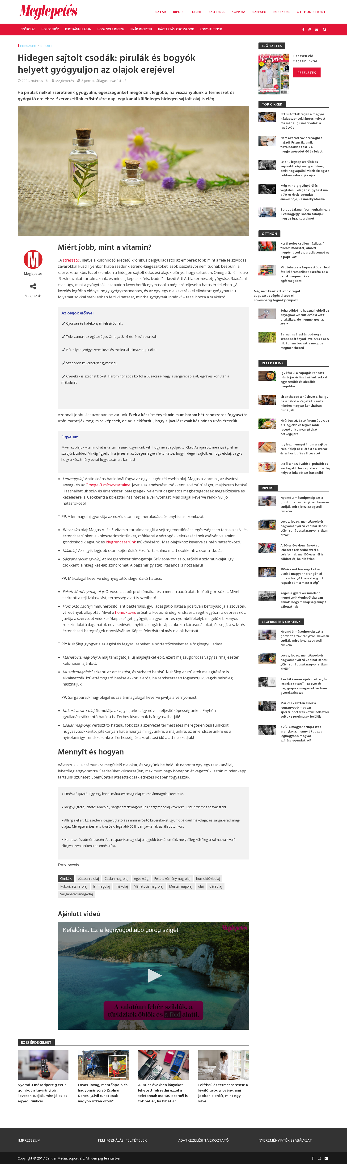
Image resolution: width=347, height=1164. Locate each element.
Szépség (259, 11)
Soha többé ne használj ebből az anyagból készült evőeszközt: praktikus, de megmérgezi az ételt (304, 317)
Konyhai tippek (211, 29)
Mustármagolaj (180, 886)
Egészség (281, 11)
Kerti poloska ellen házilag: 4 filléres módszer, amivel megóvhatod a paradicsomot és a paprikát (304, 250)
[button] (153, 975)
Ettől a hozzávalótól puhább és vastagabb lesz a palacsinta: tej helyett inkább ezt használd (305, 468)
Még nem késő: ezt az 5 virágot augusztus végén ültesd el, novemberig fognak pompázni (277, 296)
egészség (141, 878)
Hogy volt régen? (110, 29)
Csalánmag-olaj (116, 878)
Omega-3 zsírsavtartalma (108, 484)
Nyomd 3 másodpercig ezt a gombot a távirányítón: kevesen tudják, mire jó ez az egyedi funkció (43, 1093)
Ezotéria (216, 11)
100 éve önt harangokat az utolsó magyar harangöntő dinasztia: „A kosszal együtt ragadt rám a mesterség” (302, 576)
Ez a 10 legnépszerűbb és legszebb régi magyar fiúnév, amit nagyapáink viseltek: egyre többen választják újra (304, 169)
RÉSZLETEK (306, 72)
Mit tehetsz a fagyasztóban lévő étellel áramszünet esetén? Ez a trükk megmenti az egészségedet (305, 274)
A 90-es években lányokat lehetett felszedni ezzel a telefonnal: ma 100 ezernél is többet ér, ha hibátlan (163, 1093)
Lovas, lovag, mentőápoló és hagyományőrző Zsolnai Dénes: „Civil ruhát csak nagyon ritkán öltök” (102, 1093)
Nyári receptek (141, 29)
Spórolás (28, 29)
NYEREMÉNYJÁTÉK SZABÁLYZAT (285, 1140)
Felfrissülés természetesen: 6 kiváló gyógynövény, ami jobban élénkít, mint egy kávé (223, 1093)
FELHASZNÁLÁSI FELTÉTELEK (122, 1140)
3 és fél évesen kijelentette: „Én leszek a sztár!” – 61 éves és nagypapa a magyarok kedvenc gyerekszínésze (304, 686)
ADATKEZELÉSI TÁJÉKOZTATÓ (203, 1140)
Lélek (196, 11)
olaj (201, 886)
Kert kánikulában (78, 29)
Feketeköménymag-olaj (172, 878)
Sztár (160, 11)
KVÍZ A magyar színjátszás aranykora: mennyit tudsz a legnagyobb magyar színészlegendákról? (301, 734)
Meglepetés (64, 80)
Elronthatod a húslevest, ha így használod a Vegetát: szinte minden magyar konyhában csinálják (304, 404)
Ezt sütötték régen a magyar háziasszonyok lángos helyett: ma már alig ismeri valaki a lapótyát (303, 121)
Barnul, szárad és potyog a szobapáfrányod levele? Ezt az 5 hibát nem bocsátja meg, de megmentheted (304, 341)
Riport (179, 11)
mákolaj (122, 886)
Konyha (238, 11)
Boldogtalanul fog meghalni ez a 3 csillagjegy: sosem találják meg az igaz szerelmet (305, 214)
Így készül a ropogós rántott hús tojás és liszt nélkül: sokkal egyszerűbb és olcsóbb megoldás (303, 380)
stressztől (71, 260)
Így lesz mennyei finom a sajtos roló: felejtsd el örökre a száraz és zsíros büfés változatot (304, 449)
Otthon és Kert (311, 11)
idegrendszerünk (121, 542)
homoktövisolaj (208, 878)
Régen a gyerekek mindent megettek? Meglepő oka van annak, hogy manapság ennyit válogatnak (303, 600)
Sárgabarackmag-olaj (76, 894)
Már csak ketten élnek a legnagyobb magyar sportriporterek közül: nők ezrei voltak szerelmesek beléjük (304, 710)
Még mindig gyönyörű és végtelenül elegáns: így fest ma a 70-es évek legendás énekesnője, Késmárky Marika (304, 193)
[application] (153, 976)
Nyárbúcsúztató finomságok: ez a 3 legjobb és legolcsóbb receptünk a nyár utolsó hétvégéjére (304, 427)
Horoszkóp (50, 29)
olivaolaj (215, 886)
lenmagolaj (101, 886)
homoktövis (125, 612)
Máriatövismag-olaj (148, 886)
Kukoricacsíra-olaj (73, 886)
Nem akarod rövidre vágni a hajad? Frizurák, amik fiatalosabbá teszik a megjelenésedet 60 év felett (301, 145)
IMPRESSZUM (29, 1140)
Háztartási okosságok (176, 29)
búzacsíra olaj (88, 878)
